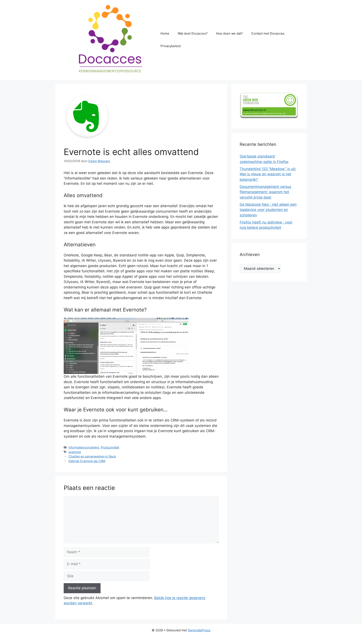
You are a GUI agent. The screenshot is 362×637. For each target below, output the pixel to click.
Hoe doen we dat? (229, 33)
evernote (75, 452)
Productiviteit (110, 447)
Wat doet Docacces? (193, 33)
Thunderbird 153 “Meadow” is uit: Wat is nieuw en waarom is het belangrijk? (268, 174)
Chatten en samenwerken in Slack (92, 456)
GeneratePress (199, 630)
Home (164, 33)
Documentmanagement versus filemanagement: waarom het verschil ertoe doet (265, 192)
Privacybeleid (170, 46)
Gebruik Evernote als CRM (87, 461)
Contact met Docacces (267, 33)
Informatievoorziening (84, 447)
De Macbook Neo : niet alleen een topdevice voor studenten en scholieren (268, 209)
